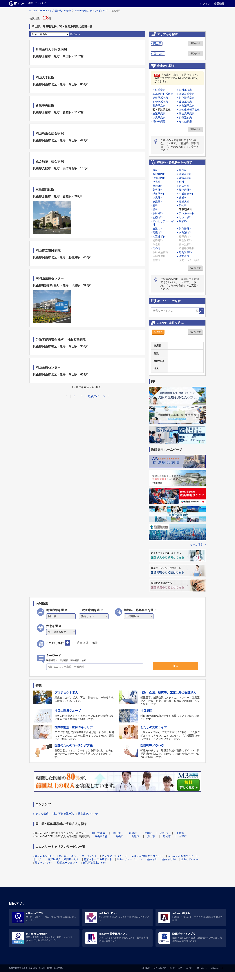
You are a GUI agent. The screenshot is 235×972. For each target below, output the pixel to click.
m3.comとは (217, 968)
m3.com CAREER (43, 855)
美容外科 (158, 189)
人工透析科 (159, 236)
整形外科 (158, 185)
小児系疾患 (159, 117)
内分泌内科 (185, 232)
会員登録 (219, 3)
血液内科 (158, 228)
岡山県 (157, 43)
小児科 (156, 181)
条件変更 (158, 332)
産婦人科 (184, 201)
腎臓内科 (158, 232)
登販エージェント (67, 862)
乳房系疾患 (159, 105)
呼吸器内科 (185, 173)
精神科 (183, 170)
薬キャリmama (189, 859)
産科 (155, 205)
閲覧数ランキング (88, 813)
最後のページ (97, 396)
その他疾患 (185, 121)
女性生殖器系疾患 (189, 109)
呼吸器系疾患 (186, 93)
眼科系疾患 (185, 89)
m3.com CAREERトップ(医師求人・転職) (50, 10)
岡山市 (117, 833)
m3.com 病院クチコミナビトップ (91, 10)
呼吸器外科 (159, 193)
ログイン (205, 3)
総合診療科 (185, 252)
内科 (155, 170)
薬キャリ (152, 859)
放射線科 (158, 213)
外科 (181, 181)
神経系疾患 (159, 89)
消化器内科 (159, 177)
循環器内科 (185, 177)
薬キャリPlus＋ (43, 862)
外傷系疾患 (185, 117)
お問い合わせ (201, 968)
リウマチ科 (185, 217)
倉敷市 (133, 833)
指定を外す (195, 43)
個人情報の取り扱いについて (167, 968)
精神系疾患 (159, 121)
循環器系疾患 (160, 97)
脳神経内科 (159, 173)
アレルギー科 (186, 213)
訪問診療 (184, 256)
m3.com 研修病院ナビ (180, 855)
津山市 (148, 833)
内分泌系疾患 (186, 105)
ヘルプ (188, 968)
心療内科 (158, 217)
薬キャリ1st (169, 859)
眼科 (155, 209)
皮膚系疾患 (185, 101)
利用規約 (146, 968)
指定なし (158, 53)
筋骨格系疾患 (160, 101)
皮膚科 (183, 197)
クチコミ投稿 (40, 813)
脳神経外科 (185, 189)
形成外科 (184, 185)
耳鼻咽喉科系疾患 (163, 93)
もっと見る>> (198, 544)
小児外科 (158, 197)
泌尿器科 (158, 201)
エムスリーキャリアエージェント (77, 855)
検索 (175, 665)
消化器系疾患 (186, 97)
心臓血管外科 (186, 193)
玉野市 (180, 833)
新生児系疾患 (186, 113)
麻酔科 (183, 221)
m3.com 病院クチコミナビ (147, 855)
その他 (156, 248)
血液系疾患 (159, 113)
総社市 (164, 833)
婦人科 (183, 205)
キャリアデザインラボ (114, 855)
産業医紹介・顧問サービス (63, 859)
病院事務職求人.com (94, 862)
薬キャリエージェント (129, 859)
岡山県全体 (98, 833)
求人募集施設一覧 (63, 813)
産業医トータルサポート (98, 859)
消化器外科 (185, 228)
